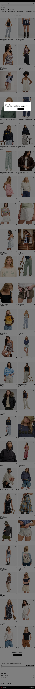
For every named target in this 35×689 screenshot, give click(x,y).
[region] (17, 106)
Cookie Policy (23, 106)
